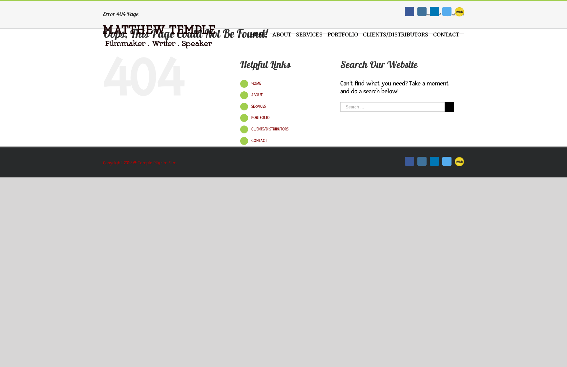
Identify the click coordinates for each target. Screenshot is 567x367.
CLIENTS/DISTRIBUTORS (269, 129)
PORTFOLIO (260, 117)
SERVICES (258, 106)
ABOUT (256, 95)
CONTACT (259, 140)
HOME (256, 83)
